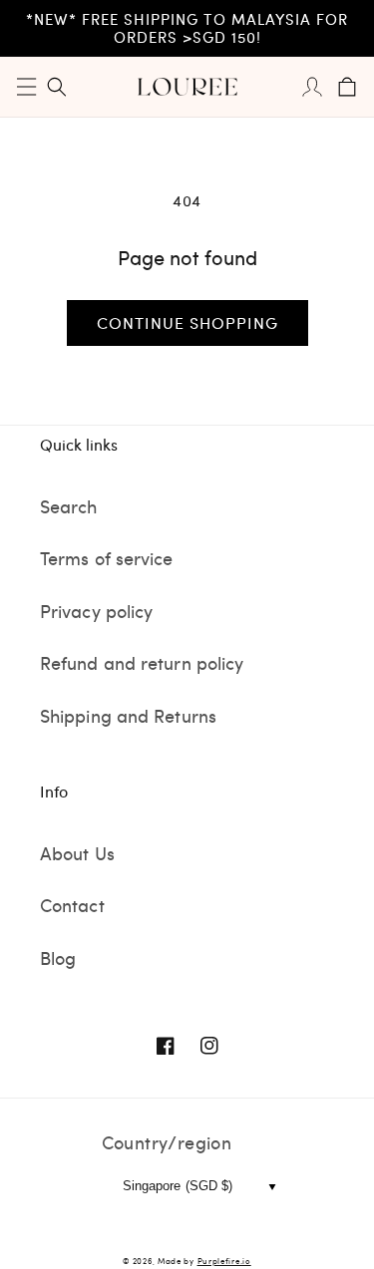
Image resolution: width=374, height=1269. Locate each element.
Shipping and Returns (128, 715)
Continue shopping (187, 322)
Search (69, 505)
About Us (77, 852)
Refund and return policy (141, 662)
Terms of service (107, 557)
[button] (27, 87)
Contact (72, 904)
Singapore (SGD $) (178, 1185)
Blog (58, 957)
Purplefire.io (224, 1260)
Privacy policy (96, 610)
